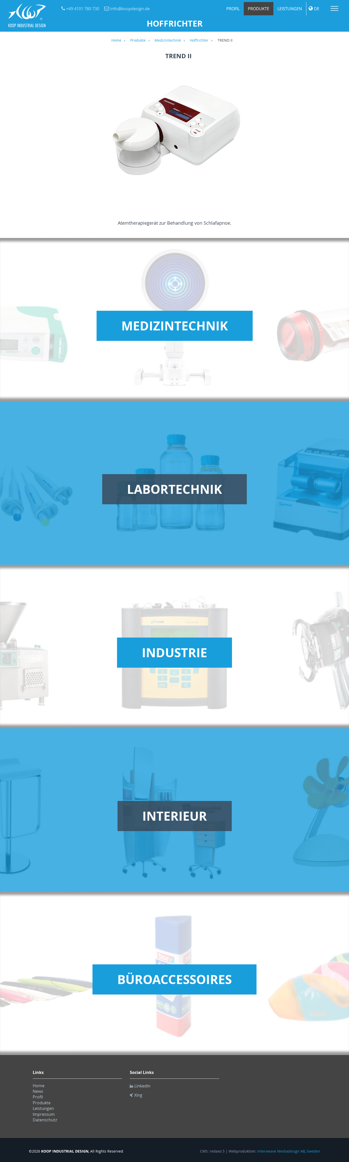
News (38, 1091)
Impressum (44, 1114)
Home (116, 40)
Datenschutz (45, 1120)
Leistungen (289, 8)
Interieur (174, 816)
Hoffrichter (199, 40)
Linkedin (142, 1086)
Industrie (174, 652)
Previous (35, 135)
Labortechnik (174, 489)
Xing (138, 1095)
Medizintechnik (168, 40)
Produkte (258, 8)
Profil (233, 8)
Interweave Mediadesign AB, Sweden (288, 1151)
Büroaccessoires (174, 979)
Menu (334, 8)
